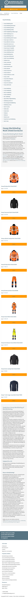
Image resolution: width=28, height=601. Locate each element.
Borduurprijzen (5, 547)
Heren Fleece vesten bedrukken (8, 573)
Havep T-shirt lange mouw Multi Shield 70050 (11, 395)
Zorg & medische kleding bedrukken (9, 579)
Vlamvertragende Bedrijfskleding (10, 102)
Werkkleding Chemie (7, 104)
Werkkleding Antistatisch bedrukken (9, 566)
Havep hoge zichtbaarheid (9, 56)
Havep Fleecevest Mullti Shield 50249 (9, 212)
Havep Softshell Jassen (8, 66)
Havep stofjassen (7, 68)
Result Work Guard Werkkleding (9, 119)
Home (1, 13)
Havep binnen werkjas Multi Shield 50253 (10, 368)
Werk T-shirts (6, 121)
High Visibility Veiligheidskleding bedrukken (11, 562)
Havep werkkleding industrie (9, 50)
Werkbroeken (6, 108)
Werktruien (6, 115)
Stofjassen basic (7, 60)
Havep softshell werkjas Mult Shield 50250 (10, 238)
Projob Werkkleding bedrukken (8, 559)
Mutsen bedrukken (6, 578)
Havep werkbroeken (7, 84)
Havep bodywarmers (7, 70)
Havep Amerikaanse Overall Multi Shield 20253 (12, 342)
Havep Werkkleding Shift (8, 23)
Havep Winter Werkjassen (8, 78)
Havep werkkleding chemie (9, 52)
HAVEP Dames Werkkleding (9, 58)
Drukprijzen (4, 546)
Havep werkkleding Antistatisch (9, 46)
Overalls (12, 520)
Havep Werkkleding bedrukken (8, 557)
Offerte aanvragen (14, 9)
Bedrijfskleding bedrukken (7, 556)
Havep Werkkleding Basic (8, 54)
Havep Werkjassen (7, 80)
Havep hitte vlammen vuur (9, 44)
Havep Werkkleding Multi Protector (10, 37)
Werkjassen (7, 520)
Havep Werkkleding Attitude (9, 27)
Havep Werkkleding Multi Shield (9, 25)
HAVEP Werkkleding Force (8, 33)
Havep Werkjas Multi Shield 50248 (9, 264)
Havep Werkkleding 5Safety (9, 29)
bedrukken (13, 138)
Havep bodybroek (7, 72)
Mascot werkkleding (7, 92)
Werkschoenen (6, 117)
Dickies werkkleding (7, 94)
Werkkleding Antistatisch (8, 100)
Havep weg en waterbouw (8, 39)
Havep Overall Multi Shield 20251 (8, 316)
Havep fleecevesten (7, 64)
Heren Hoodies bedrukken (7, 571)
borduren (8, 138)
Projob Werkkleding (7, 90)
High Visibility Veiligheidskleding (10, 98)
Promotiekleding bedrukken (7, 569)
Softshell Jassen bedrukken (7, 574)
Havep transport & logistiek (9, 48)
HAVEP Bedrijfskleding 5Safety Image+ (11, 31)
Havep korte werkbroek (8, 82)
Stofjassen (6, 113)
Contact (3, 549)
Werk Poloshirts (7, 106)
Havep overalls (6, 76)
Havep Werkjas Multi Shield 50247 (9, 186)
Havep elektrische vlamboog (9, 42)
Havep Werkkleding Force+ (9, 35)
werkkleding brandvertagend (14, 522)
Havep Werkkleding (14, 13)
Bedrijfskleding (6, 13)
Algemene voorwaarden (7, 551)
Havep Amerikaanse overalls (9, 74)
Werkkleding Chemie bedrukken (8, 568)
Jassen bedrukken (6, 576)
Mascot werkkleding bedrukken (8, 561)
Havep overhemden (7, 62)
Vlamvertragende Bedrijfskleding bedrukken (11, 564)
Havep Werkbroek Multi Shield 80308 (9, 290)
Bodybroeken (6, 111)
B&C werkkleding (7, 96)
